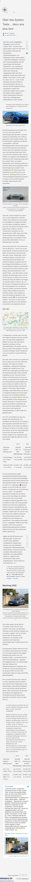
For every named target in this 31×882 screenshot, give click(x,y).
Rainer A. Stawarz (10, 33)
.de (6, 878)
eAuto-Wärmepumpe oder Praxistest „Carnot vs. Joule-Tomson (16, 576)
